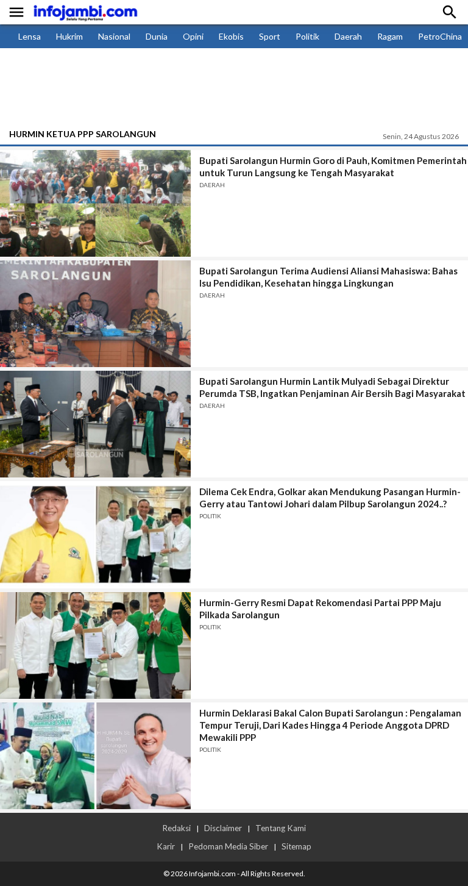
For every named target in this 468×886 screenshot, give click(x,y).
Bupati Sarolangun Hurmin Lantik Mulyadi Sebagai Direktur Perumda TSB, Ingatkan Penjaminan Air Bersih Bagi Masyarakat (332, 387)
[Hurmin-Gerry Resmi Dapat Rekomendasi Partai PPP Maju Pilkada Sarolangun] (95, 645)
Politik (307, 36)
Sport (269, 36)
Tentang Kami (280, 828)
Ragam (390, 36)
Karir (166, 846)
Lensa (29, 36)
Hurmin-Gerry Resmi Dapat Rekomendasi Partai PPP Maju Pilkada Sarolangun (320, 608)
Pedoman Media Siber (228, 846)
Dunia (157, 36)
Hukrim (69, 36)
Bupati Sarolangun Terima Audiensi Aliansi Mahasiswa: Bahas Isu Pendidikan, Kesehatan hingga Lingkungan (328, 276)
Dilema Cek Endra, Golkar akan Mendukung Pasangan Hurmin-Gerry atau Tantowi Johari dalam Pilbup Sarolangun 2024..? (330, 497)
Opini (193, 36)
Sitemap (296, 846)
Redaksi (176, 828)
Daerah (348, 36)
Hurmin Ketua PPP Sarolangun (82, 134)
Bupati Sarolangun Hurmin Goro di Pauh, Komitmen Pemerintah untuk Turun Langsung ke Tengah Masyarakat (333, 166)
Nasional (114, 36)
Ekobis (231, 36)
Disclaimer (223, 828)
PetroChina (440, 36)
